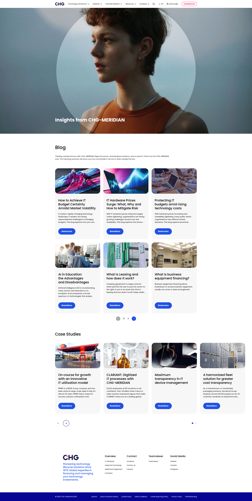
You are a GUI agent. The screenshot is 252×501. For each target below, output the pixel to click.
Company (109, 473)
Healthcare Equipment (113, 469)
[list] (126, 319)
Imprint (94, 496)
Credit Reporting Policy (159, 496)
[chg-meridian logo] (59, 4)
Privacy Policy (176, 496)
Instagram (174, 469)
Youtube (173, 465)
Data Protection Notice (109, 496)
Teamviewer (153, 461)
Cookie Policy (126, 496)
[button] (118, 318)
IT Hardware (109, 461)
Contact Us (131, 465)
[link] (124, 319)
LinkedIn (173, 461)
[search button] (153, 4)
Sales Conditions (141, 496)
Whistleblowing (191, 496)
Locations (130, 461)
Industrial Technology (113, 465)
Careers (130, 469)
